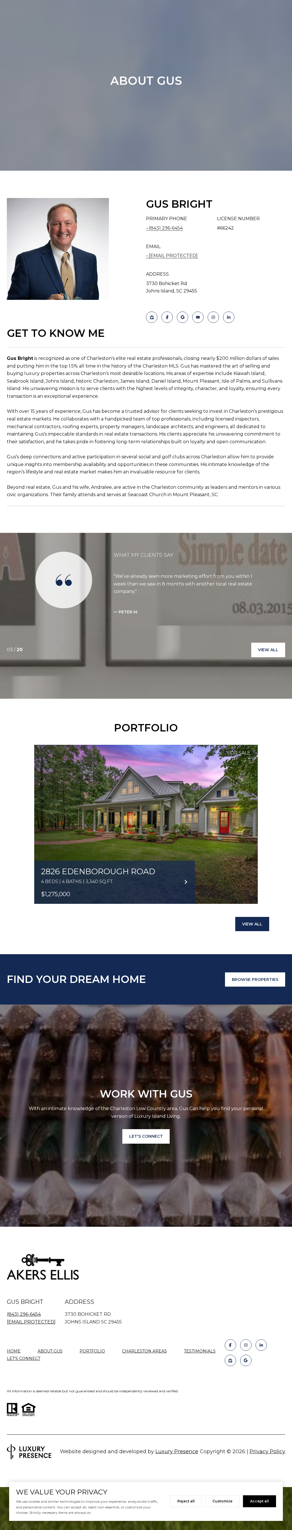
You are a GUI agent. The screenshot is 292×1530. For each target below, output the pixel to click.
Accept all (259, 1501)
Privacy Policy (267, 1451)
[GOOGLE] (182, 317)
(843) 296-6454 (166, 228)
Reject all (186, 1501)
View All (268, 649)
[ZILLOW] (151, 317)
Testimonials (200, 1351)
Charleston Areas (144, 1351)
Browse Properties (255, 979)
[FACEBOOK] (167, 317)
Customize (222, 1501)
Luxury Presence (176, 1451)
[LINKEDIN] (228, 317)
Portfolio (92, 1351)
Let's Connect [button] (146, 1136)
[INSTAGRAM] (213, 317)
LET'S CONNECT (23, 1358)
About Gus (50, 1351)
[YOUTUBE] (198, 317)
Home (14, 1351)
